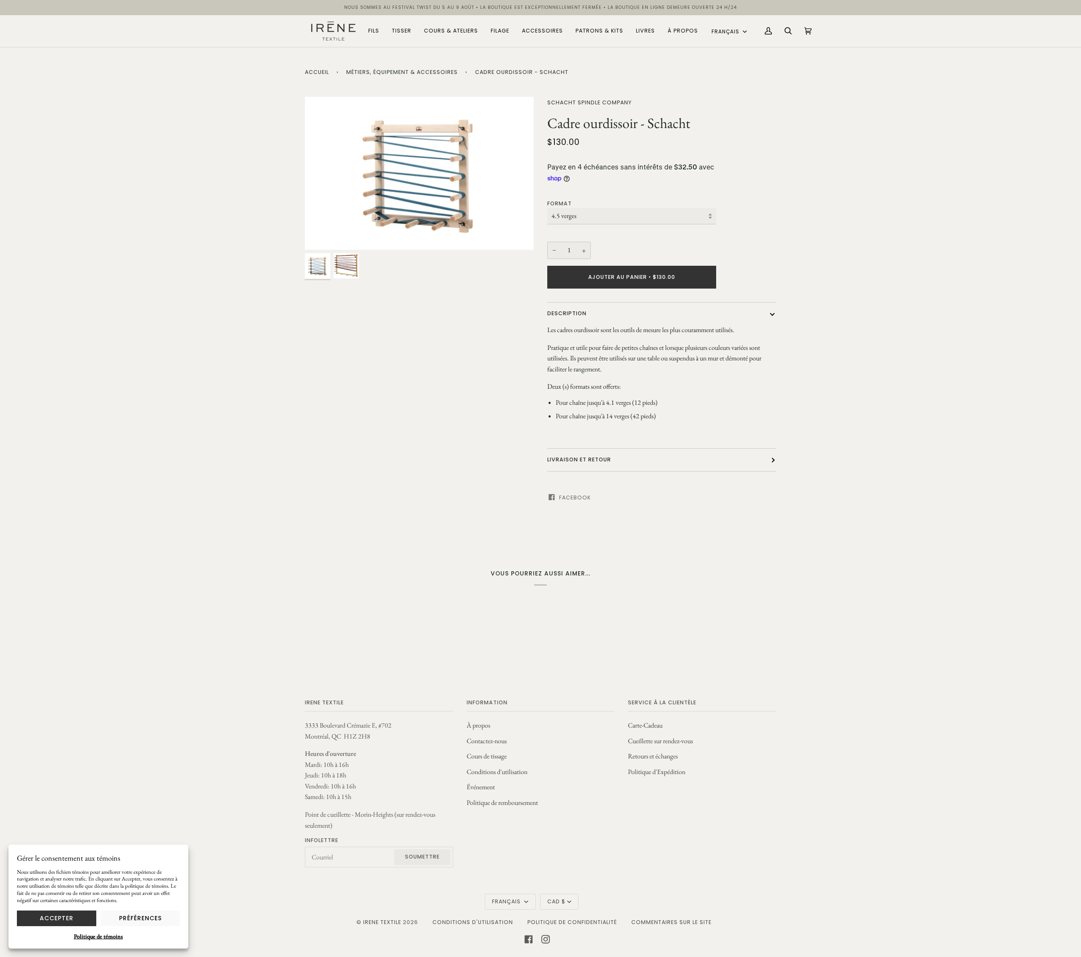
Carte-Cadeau (645, 725)
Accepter (56, 918)
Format (559, 203)
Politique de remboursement (502, 802)
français (726, 31)
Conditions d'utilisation (497, 771)
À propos (478, 725)
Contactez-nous (487, 740)
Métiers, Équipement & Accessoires (402, 72)
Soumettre (422, 856)
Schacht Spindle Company (589, 102)
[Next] (520, 173)
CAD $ (556, 901)
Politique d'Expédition (656, 771)
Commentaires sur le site (671, 922)
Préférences (140, 918)
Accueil (317, 72)
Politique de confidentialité (572, 922)
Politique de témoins (98, 936)
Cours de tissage (487, 756)
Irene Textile (382, 922)
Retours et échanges (653, 756)
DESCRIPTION (567, 313)
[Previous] (319, 173)
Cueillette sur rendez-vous (660, 740)
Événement (481, 787)
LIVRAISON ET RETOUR (579, 459)
